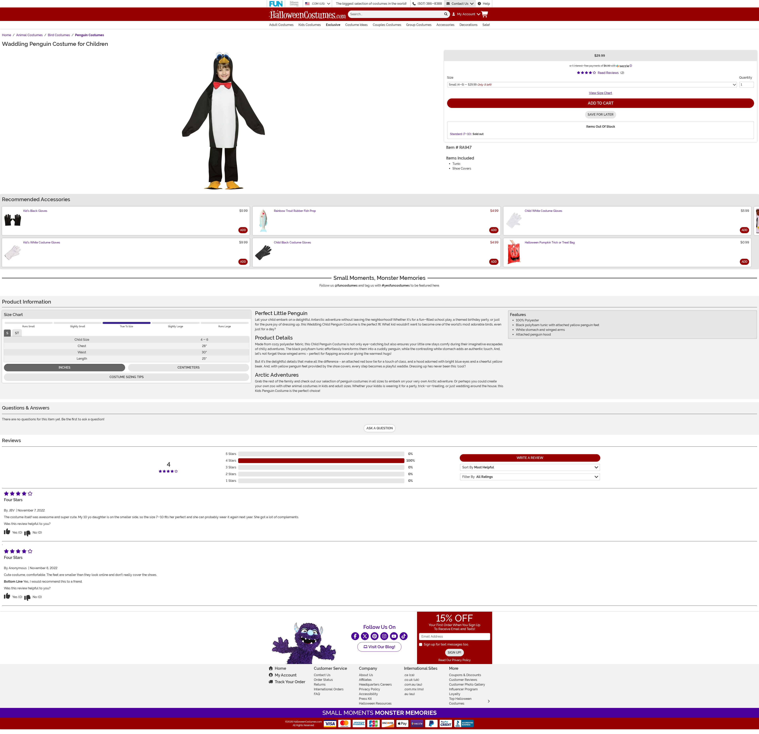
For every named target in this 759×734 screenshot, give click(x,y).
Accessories (445, 25)
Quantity (745, 77)
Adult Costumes (281, 25)
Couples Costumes (387, 25)
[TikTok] (404, 636)
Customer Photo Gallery (467, 684)
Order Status (323, 680)
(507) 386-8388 (430, 4)
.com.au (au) (413, 684)
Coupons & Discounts (465, 675)
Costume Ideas (356, 25)
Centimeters (188, 367)
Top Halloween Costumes (460, 701)
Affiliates (365, 680)
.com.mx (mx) (414, 689)
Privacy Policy (369, 689)
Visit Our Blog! (381, 646)
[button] (466, 14)
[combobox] (395, 14)
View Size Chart (600, 93)
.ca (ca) (409, 675)
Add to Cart (601, 103)
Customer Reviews (463, 680)
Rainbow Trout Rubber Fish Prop (295, 210)
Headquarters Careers (375, 684)
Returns (320, 684)
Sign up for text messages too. (446, 644)
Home (280, 668)
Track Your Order (290, 681)
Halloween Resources (375, 703)
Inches (64, 367)
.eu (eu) (409, 694)
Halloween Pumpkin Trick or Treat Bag (550, 242)
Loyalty (454, 694)
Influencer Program (463, 689)
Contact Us (460, 4)
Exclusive (333, 25)
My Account (285, 675)
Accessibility (368, 694)
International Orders (329, 689)
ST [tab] (17, 333)
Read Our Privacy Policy (454, 660)
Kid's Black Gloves (35, 210)
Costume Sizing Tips (127, 377)
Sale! (486, 25)
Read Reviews (608, 73)
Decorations (469, 25)
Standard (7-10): (461, 134)
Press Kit (365, 699)
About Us (366, 675)
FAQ (317, 694)
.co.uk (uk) (411, 680)
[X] (365, 636)
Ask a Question (379, 428)
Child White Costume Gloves (543, 210)
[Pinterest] (375, 636)
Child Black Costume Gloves (292, 242)
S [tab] (7, 333)
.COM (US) (319, 3)
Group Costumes (418, 25)
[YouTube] (394, 636)
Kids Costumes (309, 25)
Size (450, 77)
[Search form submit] (446, 14)
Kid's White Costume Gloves (41, 242)
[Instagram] (384, 636)
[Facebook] (355, 636)
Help (486, 4)
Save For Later (601, 114)
